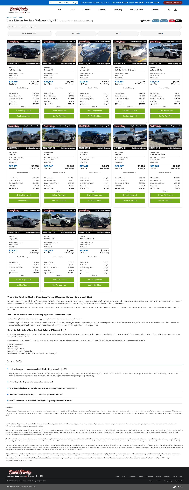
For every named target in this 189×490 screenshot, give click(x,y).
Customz (86, 10)
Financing (118, 10)
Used (72, 10)
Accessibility (178, 481)
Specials (102, 10)
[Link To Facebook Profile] (37, 476)
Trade (140, 476)
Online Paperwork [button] (23, 111)
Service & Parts (137, 10)
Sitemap (158, 481)
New (60, 10)
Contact (155, 10)
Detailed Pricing (22, 88)
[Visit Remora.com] (177, 487)
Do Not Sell (177, 476)
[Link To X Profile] (41, 476)
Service (158, 476)
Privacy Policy (168, 481)
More (22, 106)
